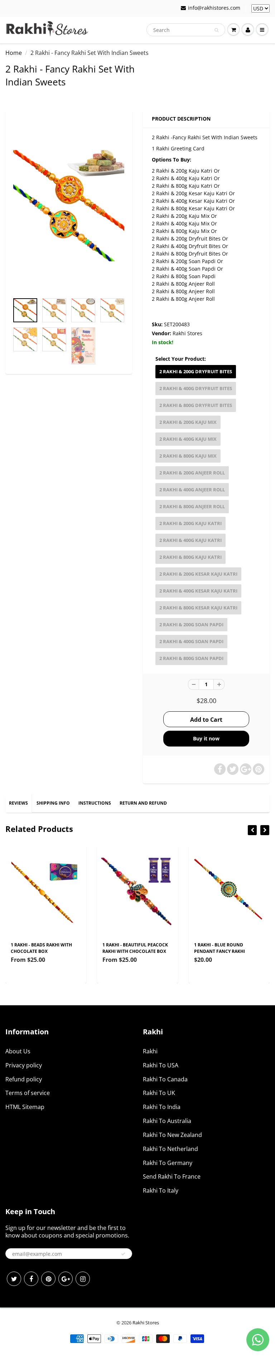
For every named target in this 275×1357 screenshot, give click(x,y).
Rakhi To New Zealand (172, 1135)
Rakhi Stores (187, 333)
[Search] (216, 30)
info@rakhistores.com (214, 7)
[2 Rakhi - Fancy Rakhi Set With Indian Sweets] (69, 206)
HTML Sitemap (24, 1107)
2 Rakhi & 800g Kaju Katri (190, 557)
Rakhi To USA (160, 1065)
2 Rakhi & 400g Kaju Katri (190, 540)
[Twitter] (14, 1279)
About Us (17, 1051)
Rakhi (150, 1051)
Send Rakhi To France (172, 1176)
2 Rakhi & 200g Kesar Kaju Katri (198, 574)
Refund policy (23, 1079)
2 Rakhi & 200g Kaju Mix (188, 422)
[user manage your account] (247, 29)
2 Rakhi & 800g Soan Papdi (191, 658)
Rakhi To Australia (167, 1121)
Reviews (18, 803)
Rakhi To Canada (165, 1079)
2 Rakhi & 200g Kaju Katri (190, 523)
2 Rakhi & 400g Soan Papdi (191, 641)
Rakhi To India (161, 1107)
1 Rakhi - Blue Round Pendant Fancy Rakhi (219, 948)
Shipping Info (53, 803)
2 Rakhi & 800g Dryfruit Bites (195, 405)
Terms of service (27, 1093)
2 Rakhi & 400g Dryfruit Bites (195, 388)
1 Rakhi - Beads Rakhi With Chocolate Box (41, 948)
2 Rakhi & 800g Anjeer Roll (192, 506)
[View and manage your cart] (233, 30)
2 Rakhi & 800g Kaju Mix (188, 456)
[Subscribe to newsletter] (123, 1254)
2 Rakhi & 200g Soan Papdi (191, 624)
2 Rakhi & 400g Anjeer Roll (192, 489)
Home (13, 53)
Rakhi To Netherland (170, 1149)
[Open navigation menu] (262, 30)
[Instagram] (83, 1279)
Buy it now (206, 738)
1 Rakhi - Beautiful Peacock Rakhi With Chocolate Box (135, 948)
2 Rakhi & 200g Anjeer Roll (192, 472)
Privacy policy (23, 1065)
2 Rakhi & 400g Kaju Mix (188, 439)
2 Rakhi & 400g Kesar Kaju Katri (198, 591)
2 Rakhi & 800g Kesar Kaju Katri (198, 607)
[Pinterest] (48, 1279)
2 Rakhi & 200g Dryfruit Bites (195, 371)
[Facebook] (31, 1279)
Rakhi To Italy (160, 1190)
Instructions (94, 803)
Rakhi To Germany (167, 1163)
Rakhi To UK (159, 1093)
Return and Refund (143, 803)
